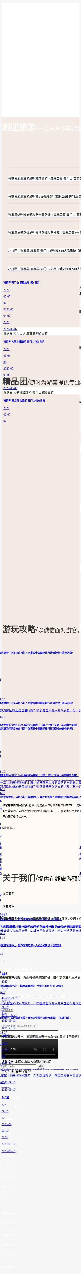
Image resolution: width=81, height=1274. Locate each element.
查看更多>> (8, 828)
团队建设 (8, 1165)
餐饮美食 (8, 1213)
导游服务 (8, 1223)
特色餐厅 (8, 1266)
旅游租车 (8, 1245)
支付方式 (8, 1187)
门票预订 (8, 1255)
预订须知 (8, 1176)
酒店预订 (8, 1234)
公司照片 (8, 1197)
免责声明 (8, 1155)
